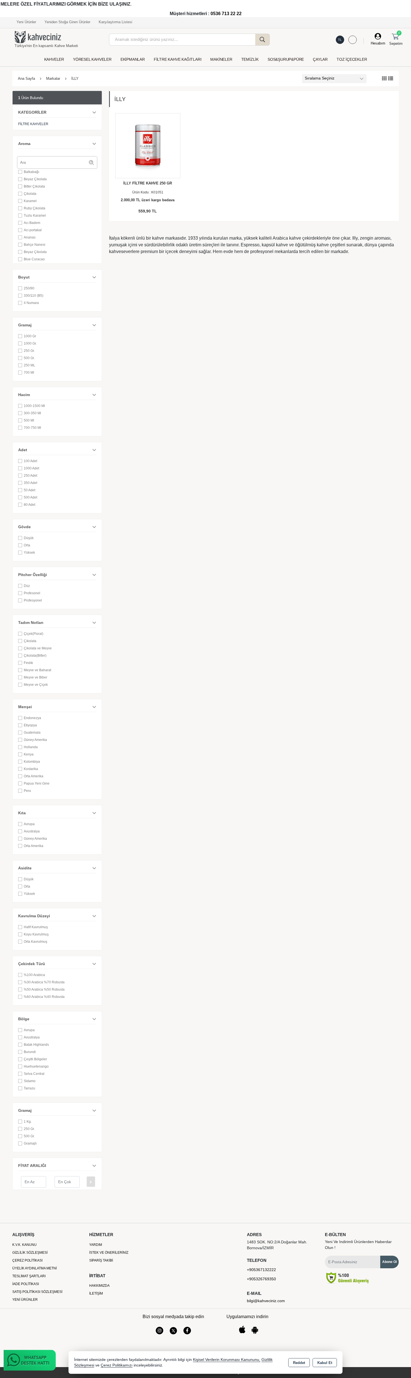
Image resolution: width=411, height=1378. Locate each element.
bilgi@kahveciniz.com (266, 1301)
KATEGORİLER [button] (32, 112)
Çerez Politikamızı (117, 1365)
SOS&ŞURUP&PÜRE (286, 59)
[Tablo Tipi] (390, 78)
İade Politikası (25, 1284)
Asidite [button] (25, 868)
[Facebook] (187, 1330)
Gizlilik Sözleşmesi (30, 1253)
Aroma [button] (24, 143)
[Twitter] (173, 1331)
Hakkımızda (99, 1286)
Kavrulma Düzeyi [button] (34, 916)
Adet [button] (22, 450)
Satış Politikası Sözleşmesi (37, 1292)
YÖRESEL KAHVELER (92, 59)
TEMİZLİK (250, 59)
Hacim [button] (24, 394)
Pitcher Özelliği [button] (32, 574)
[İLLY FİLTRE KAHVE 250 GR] (147, 145)
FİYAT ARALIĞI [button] (32, 1165)
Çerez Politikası (27, 1260)
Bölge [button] (23, 1019)
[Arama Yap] (262, 40)
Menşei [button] (25, 707)
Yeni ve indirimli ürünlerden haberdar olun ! (358, 1244)
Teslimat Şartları (29, 1276)
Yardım (95, 1245)
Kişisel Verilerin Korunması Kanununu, (226, 1360)
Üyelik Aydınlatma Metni (34, 1268)
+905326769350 (261, 1279)
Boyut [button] (24, 277)
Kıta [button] (22, 813)
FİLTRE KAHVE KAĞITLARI (178, 59)
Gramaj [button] (25, 325)
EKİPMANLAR (133, 59)
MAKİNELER (221, 59)
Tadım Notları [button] (30, 622)
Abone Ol (389, 1262)
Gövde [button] (24, 527)
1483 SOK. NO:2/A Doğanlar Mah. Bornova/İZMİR (277, 1245)
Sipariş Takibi (101, 1260)
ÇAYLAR (320, 59)
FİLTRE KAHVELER (33, 124)
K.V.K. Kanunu (24, 1245)
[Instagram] (159, 1330)
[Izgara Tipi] (384, 78)
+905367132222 (261, 1269)
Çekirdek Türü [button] (31, 963)
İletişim (96, 1293)
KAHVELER (54, 59)
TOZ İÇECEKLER (352, 59)
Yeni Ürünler (25, 1300)
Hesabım (378, 43)
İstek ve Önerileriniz (108, 1253)
